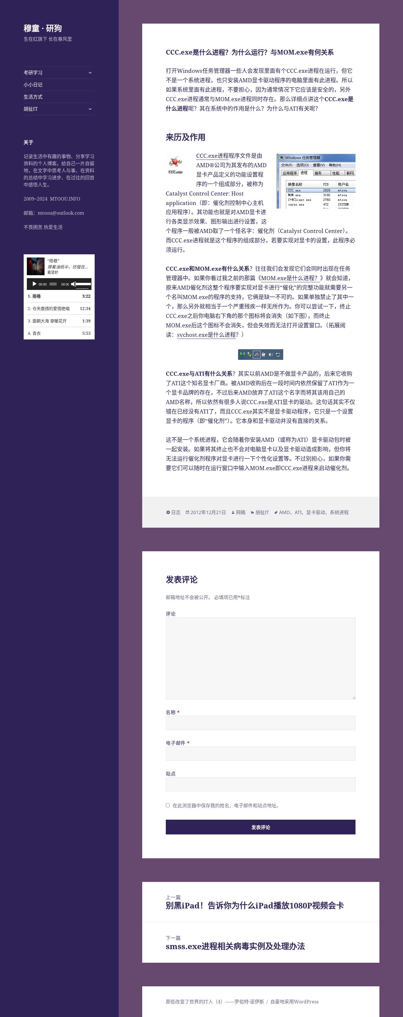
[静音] (74, 284)
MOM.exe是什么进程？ (290, 278)
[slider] (82, 283)
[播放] (34, 284)
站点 (171, 773)
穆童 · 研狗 (43, 28)
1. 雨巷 (34, 296)
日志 (176, 512)
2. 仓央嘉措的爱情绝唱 (49, 308)
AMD (284, 512)
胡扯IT (31, 109)
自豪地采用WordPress (294, 1001)
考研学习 (33, 72)
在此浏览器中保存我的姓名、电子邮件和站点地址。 (227, 805)
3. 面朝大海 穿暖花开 (47, 321)
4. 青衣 (34, 333)
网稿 (240, 512)
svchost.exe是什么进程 (206, 335)
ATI (298, 512)
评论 (171, 614)
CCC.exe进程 (212, 156)
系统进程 (339, 512)
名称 (173, 712)
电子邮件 (178, 743)
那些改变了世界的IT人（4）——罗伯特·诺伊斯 (215, 1001)
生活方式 (33, 97)
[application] (59, 284)
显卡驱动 (315, 512)
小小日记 (33, 84)
